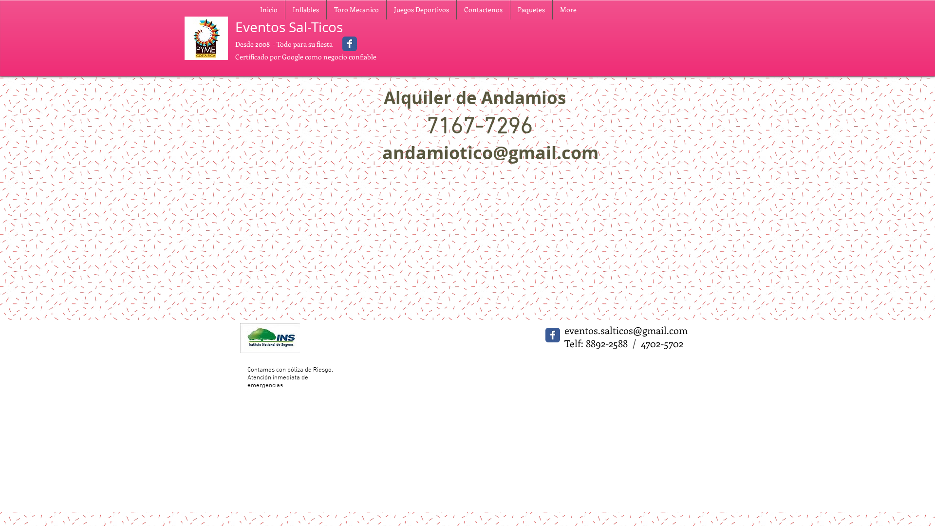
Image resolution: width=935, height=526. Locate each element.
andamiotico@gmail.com (490, 153)
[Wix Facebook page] (349, 44)
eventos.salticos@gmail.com (626, 330)
